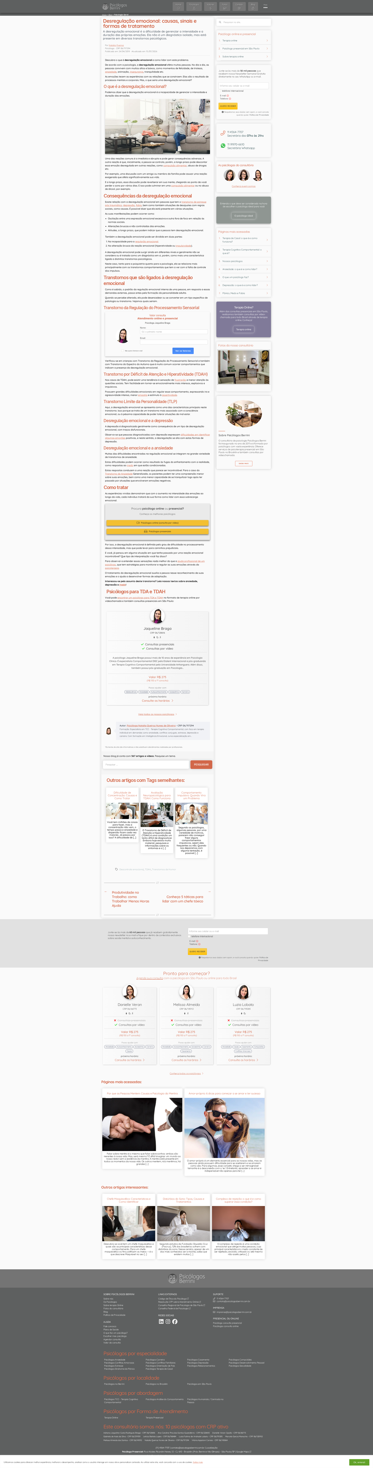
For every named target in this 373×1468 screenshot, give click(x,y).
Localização (211, 1447)
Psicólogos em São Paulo (199, 1384)
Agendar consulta (112, 1339)
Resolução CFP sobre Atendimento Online (178, 1301)
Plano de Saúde (111, 1329)
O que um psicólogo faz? (235, 277)
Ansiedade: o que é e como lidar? (239, 269)
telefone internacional (233, 90)
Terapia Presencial (154, 1417)
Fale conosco (109, 1326)
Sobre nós (108, 1298)
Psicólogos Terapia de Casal (159, 1368)
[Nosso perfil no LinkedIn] (161, 1322)
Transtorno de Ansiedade (119, 473)
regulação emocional (146, 241)
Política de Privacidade (259, 115)
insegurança (136, 71)
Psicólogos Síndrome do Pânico (119, 1368)
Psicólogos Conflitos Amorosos (119, 1362)
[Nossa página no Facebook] (174, 1322)
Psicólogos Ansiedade (114, 1359)
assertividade (169, 395)
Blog (110, 14)
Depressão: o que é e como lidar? (240, 285)
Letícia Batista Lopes (152, 1436)
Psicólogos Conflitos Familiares (160, 1362)
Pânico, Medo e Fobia (233, 293)
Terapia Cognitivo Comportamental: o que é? (242, 251)
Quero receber (228, 106)
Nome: (143, 327)
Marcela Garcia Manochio (236, 1436)
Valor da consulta (112, 1342)
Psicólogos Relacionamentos (201, 1365)
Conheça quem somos (244, 186)
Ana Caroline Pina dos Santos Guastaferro (176, 1432)
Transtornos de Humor (164, 869)
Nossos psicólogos (232, 261)
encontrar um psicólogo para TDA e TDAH (140, 597)
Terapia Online (111, 1417)
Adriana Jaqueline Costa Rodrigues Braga (122, 1432)
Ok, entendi (359, 1462)
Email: (143, 338)
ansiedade (111, 71)
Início (104, 14)
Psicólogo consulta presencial (227, 1323)
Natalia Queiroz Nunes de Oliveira (159, 1440)
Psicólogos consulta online (226, 1326)
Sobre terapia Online (113, 1305)
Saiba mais (198, 1462)
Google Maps (242, 1451)
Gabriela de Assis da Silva (114, 1436)
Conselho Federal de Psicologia (173, 1308)
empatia (142, 395)
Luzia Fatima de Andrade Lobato (193, 1436)
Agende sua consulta (149, 978)
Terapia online (229, 40)
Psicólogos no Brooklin (157, 1384)
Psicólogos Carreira (155, 1359)
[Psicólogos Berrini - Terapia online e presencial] (187, 1278)
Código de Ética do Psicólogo (172, 1298)
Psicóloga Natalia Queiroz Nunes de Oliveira (151, 725)
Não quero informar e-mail (133, 351)
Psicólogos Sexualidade (240, 1365)
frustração (180, 379)
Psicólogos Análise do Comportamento (165, 1399)
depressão (129, 205)
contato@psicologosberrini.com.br (187, 1447)
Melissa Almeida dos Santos (115, 1440)
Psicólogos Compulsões (240, 1359)
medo (130, 465)
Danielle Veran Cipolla (222, 1432)
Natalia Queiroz (116, 45)
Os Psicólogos (110, 1301)
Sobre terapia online (232, 56)
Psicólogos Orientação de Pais (160, 1365)
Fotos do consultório (113, 1308)
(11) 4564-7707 (162, 1447)
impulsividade (183, 245)
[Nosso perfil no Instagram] (168, 1322)
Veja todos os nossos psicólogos (156, 714)
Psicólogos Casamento (198, 1359)
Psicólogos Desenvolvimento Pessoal (246, 1362)
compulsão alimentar (175, 165)
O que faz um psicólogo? (115, 1332)
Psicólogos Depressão (198, 1362)
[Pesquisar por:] (145, 764)
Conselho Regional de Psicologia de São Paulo (180, 1305)
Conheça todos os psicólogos (185, 1073)
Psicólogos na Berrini (114, 1384)
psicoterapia (112, 568)
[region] (186, 1461)
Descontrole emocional (131, 869)
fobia (139, 205)
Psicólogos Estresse (113, 1365)
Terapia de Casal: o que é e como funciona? (239, 240)
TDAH (148, 869)
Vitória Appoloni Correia (202, 1440)
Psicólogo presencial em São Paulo (240, 48)
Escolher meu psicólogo (115, 1336)
